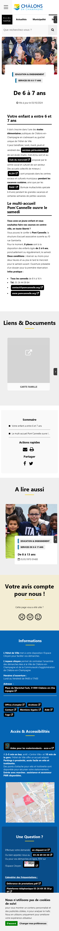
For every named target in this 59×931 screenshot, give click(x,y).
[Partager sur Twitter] (31, 464)
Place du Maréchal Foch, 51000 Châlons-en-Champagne (30, 689)
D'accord (11, 923)
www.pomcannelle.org (24, 293)
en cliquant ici (39, 849)
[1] (21, 618)
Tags (7, 714)
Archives (32, 704)
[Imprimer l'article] (32, 450)
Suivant (55, 19)
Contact (9, 709)
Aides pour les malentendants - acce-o (30, 748)
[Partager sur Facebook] (24, 464)
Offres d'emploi (13, 704)
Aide (47, 709)
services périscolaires (33, 150)
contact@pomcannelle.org (26, 287)
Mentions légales (29, 709)
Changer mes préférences (33, 923)
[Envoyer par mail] (25, 450)
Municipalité (39, 19)
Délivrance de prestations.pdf (22, 883)
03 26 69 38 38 (41, 854)
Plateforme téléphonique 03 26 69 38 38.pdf (29, 890)
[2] (29, 618)
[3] (38, 618)
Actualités (21, 19)
